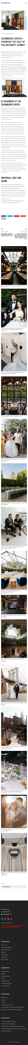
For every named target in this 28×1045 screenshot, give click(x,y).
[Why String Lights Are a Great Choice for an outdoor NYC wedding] (14, 482)
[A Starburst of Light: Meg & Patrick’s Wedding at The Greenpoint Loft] (14, 811)
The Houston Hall (5, 985)
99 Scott (3, 978)
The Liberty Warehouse (6, 947)
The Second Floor (5, 981)
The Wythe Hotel (5, 971)
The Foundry (4, 945)
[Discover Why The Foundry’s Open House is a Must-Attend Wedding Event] (14, 726)
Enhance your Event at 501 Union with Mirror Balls (13, 285)
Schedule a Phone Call (6, 923)
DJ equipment (4, 52)
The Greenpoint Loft (6, 950)
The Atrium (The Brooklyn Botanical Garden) (11, 1009)
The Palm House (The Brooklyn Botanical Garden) (12, 1007)
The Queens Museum (6, 1031)
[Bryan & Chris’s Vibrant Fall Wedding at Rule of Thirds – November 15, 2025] (14, 526)
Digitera (18, 1041)
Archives (3, 883)
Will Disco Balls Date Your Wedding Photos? (12, 416)
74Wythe (3, 973)
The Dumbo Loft (5, 954)
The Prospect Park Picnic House (8, 1021)
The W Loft (3, 1000)
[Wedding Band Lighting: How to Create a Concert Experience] (14, 605)
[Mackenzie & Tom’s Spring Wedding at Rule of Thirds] (14, 638)
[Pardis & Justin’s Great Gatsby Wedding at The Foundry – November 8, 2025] (14, 352)
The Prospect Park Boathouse (8, 1024)
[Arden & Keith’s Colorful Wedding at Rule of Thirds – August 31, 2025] (14, 438)
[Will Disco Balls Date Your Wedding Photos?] (14, 395)
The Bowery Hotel (5, 976)
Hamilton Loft (4, 997)
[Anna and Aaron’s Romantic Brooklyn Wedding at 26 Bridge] (14, 682)
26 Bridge (3, 952)
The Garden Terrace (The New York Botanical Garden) (13, 1028)
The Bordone (4, 957)
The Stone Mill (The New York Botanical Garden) (12, 1026)
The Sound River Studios (7, 1004)
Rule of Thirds (4, 959)
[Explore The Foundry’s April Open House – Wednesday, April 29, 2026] (14, 570)
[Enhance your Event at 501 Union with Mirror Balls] (14, 265)
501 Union (3, 1002)
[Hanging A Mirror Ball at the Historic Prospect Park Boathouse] (14, 852)
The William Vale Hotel (6, 983)
